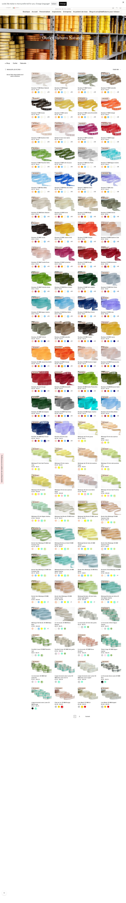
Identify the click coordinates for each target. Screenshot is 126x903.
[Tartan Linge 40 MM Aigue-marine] (111, 641)
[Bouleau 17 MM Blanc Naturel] (42, 79)
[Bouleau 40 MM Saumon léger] (88, 353)
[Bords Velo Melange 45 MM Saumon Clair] (65, 587)
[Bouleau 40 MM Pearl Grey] (65, 403)
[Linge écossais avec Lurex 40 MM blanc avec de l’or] (65, 667)
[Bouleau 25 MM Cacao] (42, 229)
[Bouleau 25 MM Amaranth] (111, 254)
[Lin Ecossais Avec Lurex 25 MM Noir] (111, 667)
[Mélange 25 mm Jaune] (65, 455)
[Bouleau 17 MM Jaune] (65, 104)
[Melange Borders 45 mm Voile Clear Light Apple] (88, 587)
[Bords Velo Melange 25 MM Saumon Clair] (111, 534)
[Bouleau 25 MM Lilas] (111, 303)
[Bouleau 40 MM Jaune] (111, 328)
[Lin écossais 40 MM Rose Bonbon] (88, 641)
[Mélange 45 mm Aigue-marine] (42, 508)
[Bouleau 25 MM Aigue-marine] (42, 303)
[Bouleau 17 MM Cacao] (42, 104)
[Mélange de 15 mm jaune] (88, 428)
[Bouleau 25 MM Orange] (88, 229)
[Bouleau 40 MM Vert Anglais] (42, 403)
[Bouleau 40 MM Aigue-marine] (88, 403)
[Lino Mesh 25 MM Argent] (111, 694)
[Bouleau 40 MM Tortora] (42, 328)
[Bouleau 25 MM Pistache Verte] (42, 278)
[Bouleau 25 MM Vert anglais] (88, 278)
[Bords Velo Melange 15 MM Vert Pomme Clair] (42, 534)
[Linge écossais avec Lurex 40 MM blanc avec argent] (88, 667)
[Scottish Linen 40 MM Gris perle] (65, 641)
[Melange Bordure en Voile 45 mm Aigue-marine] (111, 587)
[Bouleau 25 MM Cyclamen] (65, 254)
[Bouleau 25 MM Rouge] (88, 254)
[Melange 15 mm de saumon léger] (111, 428)
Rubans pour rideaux (111, 12)
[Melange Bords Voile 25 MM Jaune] (88, 534)
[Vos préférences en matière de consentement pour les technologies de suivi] (2, 468)
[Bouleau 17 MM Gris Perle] (88, 154)
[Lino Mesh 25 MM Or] (88, 694)
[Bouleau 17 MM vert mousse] (65, 154)
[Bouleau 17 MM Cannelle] (111, 79)
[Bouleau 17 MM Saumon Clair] (42, 129)
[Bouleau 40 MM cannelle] (65, 328)
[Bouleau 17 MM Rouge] (111, 129)
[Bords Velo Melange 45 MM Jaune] (42, 587)
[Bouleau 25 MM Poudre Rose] (42, 254)
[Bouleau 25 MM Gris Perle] (111, 278)
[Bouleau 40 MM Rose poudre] (111, 353)
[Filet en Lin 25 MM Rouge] (65, 694)
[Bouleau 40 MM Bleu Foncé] (42, 428)
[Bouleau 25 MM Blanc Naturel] (42, 204)
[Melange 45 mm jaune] (42, 481)
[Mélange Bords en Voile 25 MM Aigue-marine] (65, 561)
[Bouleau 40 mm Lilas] (65, 428)
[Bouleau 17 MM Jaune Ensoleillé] (88, 104)
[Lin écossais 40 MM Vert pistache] (42, 667)
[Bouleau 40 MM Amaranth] (65, 378)
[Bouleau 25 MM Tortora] (111, 204)
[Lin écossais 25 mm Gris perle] (88, 614)
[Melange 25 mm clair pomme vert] (111, 455)
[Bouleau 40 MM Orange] (65, 353)
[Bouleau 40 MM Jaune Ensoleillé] (42, 353)
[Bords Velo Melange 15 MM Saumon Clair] (111, 508)
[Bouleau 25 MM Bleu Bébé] (65, 303)
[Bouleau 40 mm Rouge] (42, 378)
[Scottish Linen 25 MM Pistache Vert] (42, 641)
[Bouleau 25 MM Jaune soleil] (65, 229)
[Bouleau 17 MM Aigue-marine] (111, 154)
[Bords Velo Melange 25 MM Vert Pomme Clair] (42, 561)
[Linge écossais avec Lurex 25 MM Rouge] (42, 694)
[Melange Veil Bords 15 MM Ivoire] (65, 508)
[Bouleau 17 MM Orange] (111, 104)
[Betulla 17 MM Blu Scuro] (88, 179)
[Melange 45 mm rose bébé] (88, 481)
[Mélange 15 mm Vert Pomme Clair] (42, 455)
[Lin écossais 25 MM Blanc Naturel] (65, 614)
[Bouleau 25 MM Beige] (88, 204)
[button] (44, 12)
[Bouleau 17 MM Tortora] (88, 79)
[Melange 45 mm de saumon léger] (65, 481)
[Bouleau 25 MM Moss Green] (65, 278)
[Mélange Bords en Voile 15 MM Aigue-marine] (65, 534)
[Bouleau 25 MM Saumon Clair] (111, 229)
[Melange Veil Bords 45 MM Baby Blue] (42, 614)
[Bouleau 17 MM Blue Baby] (42, 179)
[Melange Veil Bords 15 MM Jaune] (88, 508)
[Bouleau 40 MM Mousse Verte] (111, 378)
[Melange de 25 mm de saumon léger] (88, 455)
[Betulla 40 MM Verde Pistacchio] (88, 378)
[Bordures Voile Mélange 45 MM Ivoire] (111, 561)
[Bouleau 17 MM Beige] (65, 79)
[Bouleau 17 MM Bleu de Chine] (65, 179)
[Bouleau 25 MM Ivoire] (65, 204)
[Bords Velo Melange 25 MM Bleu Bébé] (88, 561)
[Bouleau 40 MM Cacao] (88, 328)
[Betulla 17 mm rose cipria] (65, 129)
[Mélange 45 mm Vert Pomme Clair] (111, 481)
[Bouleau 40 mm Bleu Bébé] (111, 403)
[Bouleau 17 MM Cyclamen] (88, 129)
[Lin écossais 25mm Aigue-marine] (111, 614)
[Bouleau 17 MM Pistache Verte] (42, 154)
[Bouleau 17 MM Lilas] (111, 179)
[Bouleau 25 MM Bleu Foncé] (88, 303)
